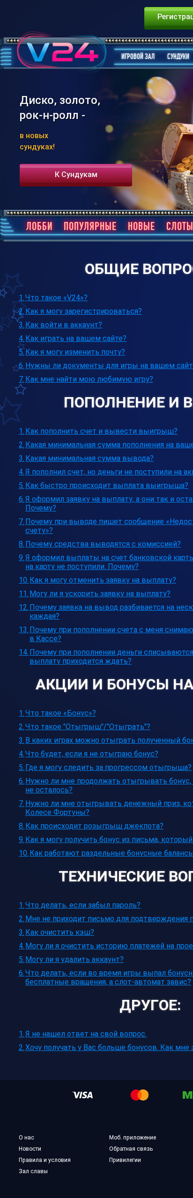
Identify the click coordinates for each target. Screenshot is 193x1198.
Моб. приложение (132, 1138)
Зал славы (33, 1172)
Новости (30, 1149)
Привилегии (125, 1160)
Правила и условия (45, 1160)
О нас (26, 1138)
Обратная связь (131, 1149)
